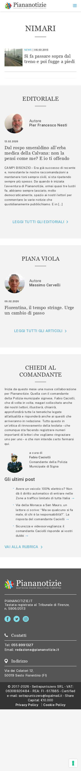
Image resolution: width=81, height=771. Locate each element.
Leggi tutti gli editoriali (38, 222)
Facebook (8, 619)
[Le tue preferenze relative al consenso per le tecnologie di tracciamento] (73, 763)
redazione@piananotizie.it (37, 650)
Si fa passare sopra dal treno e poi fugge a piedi (49, 58)
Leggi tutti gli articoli (38, 331)
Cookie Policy (54, 705)
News (28, 49)
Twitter (17, 619)
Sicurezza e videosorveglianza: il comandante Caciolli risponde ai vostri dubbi (44, 530)
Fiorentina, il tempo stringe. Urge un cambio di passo (39, 310)
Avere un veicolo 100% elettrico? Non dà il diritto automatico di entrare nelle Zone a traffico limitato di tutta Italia (44, 493)
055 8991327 (22, 645)
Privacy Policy (27, 705)
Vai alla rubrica (21, 547)
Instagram (27, 619)
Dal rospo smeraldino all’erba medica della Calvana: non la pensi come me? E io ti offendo (36, 153)
